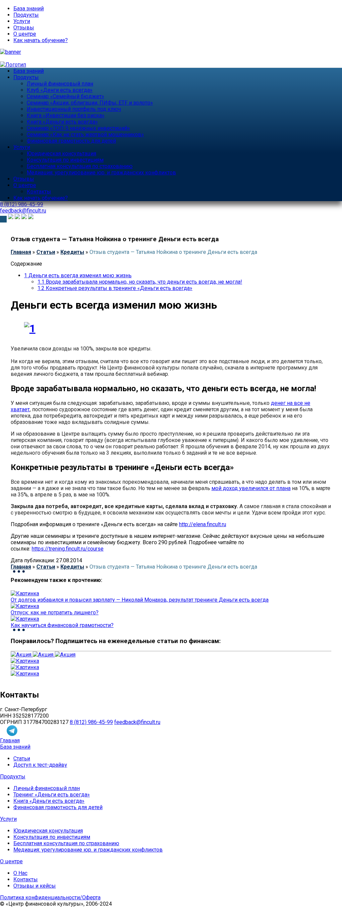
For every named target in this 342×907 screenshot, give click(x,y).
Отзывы (23, 27)
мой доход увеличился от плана (251, 488)
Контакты (39, 191)
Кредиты (72, 252)
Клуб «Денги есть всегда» (60, 90)
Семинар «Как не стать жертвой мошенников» (85, 134)
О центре (24, 34)
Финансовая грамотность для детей (71, 141)
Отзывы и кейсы (34, 886)
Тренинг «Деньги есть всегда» (51, 794)
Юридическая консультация (61, 153)
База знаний (28, 8)
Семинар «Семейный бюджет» (65, 96)
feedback (23, 210)
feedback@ (137, 722)
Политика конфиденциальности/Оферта (50, 897)
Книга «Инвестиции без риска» (66, 115)
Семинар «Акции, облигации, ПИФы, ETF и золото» (90, 103)
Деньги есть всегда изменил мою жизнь (78, 275)
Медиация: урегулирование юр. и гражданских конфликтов (101, 172)
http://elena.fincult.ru (202, 524)
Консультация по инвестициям (65, 160)
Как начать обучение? (40, 40)
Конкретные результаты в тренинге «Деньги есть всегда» (114, 288)
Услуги (21, 21)
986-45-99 (21, 204)
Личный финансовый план (60, 84)
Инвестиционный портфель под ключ (74, 109)
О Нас (20, 873)
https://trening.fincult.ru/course (68, 549)
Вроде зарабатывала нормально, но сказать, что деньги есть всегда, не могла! (139, 282)
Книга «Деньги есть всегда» (62, 122)
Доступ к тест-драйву (40, 765)
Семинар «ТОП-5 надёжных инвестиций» (78, 128)
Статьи (45, 252)
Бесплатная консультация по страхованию (80, 166)
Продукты (26, 15)
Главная (21, 252)
